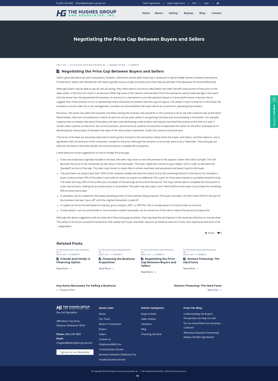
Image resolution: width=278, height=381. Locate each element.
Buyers (103, 329)
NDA (194, 3)
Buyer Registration (176, 3)
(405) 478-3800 (66, 3)
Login (206, 3)
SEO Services (170, 371)
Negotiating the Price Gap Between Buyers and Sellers (158, 262)
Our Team (104, 319)
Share (211, 233)
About (102, 313)
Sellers (102, 334)
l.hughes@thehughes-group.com (74, 342)
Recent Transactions (110, 324)
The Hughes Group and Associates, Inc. (89, 65)
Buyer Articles (148, 313)
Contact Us (105, 339)
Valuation (146, 324)
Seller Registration (151, 3)
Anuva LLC (182, 371)
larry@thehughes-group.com (92, 3)
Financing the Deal (117, 65)
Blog (143, 329)
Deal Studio (158, 371)
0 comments (134, 65)
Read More (62, 268)
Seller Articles (148, 319)
